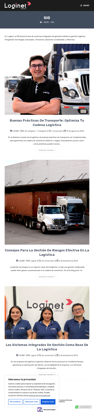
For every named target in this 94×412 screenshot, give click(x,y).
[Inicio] (41, 22)
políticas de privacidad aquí (39, 396)
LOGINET (16, 131)
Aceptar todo (48, 402)
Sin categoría (30, 131)
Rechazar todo (31, 402)
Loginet (34, 261)
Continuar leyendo (49, 149)
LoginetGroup (66, 400)
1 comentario (57, 131)
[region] (32, 391)
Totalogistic (42, 131)
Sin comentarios (48, 261)
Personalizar (15, 402)
